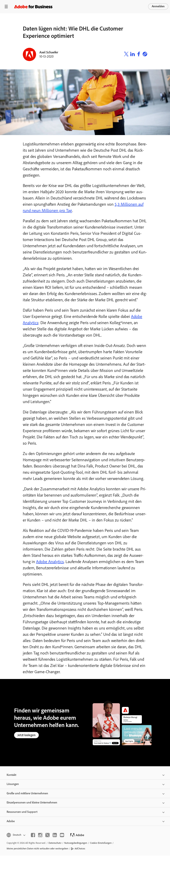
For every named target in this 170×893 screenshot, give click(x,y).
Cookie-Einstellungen (101, 842)
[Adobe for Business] (33, 6)
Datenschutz (55, 842)
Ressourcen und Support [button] (22, 812)
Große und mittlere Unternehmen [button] (27, 793)
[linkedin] (55, 835)
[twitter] (47, 835)
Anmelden (158, 6)
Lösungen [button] (13, 784)
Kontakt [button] (11, 775)
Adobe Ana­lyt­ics (50, 561)
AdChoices (80, 848)
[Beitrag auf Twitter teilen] (126, 54)
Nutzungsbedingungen (75, 842)
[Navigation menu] (6, 6)
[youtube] (62, 835)
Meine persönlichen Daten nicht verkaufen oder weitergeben (37, 848)
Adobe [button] (11, 821)
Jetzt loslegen (26, 735)
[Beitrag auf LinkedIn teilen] (132, 54)
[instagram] (40, 835)
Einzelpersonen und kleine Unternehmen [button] (32, 802)
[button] (16, 835)
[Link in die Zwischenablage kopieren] (145, 54)
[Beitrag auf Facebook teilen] (138, 54)
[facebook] (33, 835)
